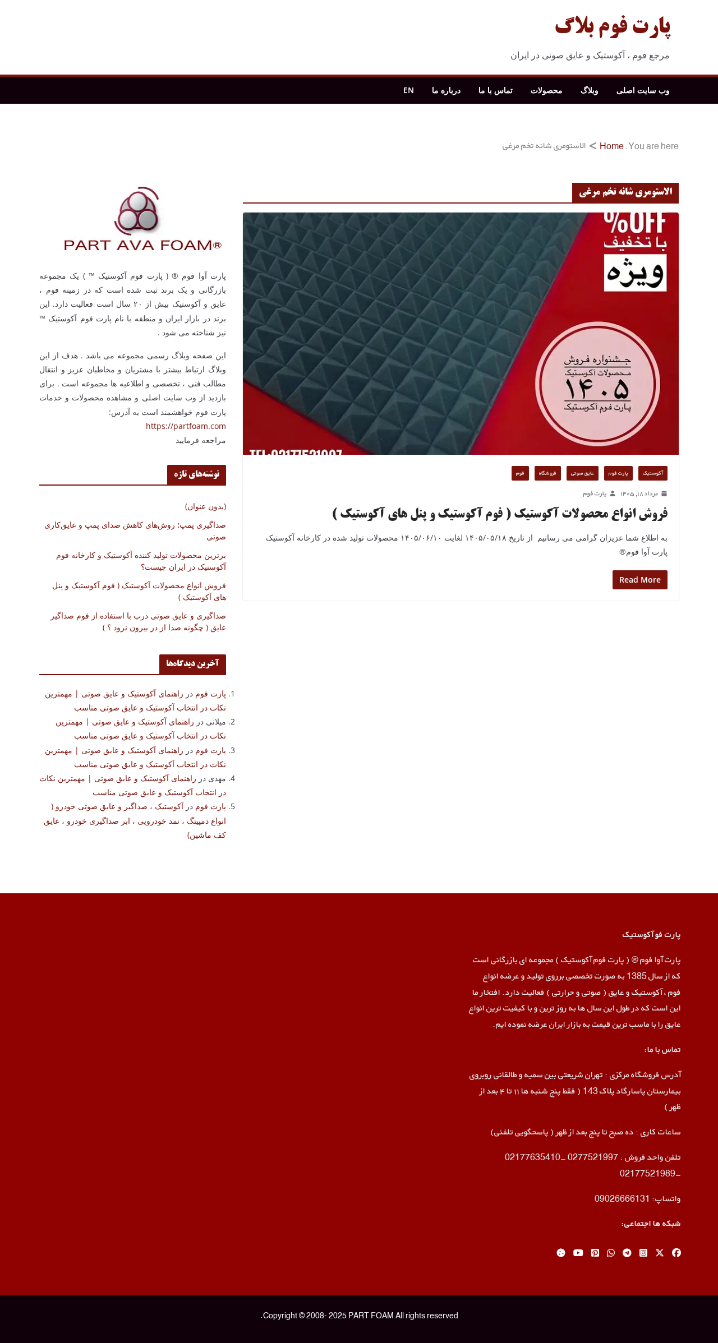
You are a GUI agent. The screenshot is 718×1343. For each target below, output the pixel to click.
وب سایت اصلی (643, 90)
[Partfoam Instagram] (643, 1253)
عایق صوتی (582, 473)
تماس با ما (495, 90)
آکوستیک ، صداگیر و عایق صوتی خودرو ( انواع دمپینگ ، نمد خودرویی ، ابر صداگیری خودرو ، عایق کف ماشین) (135, 820)
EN (408, 90)
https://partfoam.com (186, 426)
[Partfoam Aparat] (560, 1253)
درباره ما (446, 90)
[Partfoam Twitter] (659, 1253)
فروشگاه (547, 473)
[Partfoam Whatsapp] (611, 1253)
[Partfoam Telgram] (627, 1253)
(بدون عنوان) (205, 506)
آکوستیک (653, 473)
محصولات (547, 90)
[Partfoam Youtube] (578, 1253)
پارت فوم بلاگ (612, 28)
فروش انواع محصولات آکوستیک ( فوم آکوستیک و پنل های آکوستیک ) (500, 514)
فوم (520, 473)
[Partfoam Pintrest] (595, 1253)
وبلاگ (590, 90)
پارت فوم (618, 473)
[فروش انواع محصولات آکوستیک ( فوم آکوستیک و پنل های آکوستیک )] (461, 334)
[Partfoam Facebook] (676, 1253)
